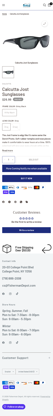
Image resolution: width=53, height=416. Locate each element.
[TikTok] (19, 293)
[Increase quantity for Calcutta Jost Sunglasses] (12, 159)
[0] (49, 5)
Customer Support (15, 358)
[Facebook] (4, 202)
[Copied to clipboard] (27, 202)
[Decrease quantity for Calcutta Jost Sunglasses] (4, 159)
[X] (10, 202)
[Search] (44, 5)
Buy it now (26, 178)
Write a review (26, 230)
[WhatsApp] (21, 202)
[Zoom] (44, 23)
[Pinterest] (16, 202)
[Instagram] (12, 294)
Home (4, 14)
